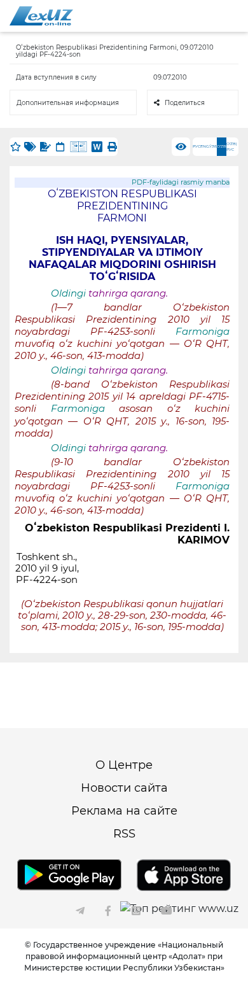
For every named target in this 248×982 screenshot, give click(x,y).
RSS (124, 834)
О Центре (124, 765)
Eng (204, 146)
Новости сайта (124, 788)
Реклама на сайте (124, 811)
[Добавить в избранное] (15, 146)
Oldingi (68, 293)
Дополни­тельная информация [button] (68, 103)
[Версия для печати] (112, 146)
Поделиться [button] (185, 103)
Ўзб (213, 146)
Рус (196, 146)
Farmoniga (203, 331)
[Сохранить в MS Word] (97, 146)
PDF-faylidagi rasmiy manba (181, 182)
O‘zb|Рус (231, 146)
